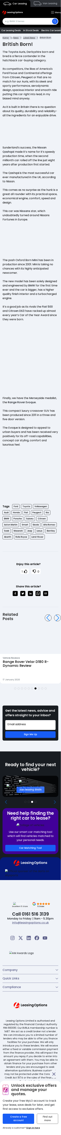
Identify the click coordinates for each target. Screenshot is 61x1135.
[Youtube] (45, 938)
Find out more (47, 1118)
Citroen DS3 (16, 311)
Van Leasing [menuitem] (49, 3)
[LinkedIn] (28, 938)
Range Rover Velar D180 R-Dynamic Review (26, 663)
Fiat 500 (47, 307)
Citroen (15, 77)
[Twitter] (20, 938)
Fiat (39, 77)
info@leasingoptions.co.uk (30, 923)
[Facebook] (36, 938)
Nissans (25, 211)
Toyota (13, 52)
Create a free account (18, 1118)
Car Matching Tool (30, 848)
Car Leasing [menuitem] (19, 3)
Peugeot (27, 77)
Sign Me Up (30, 734)
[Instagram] (12, 938)
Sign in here (33, 1127)
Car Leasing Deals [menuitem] (11, 30)
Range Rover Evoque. (22, 402)
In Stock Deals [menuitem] (31, 30)
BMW (31, 285)
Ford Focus (10, 73)
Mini (35, 260)
